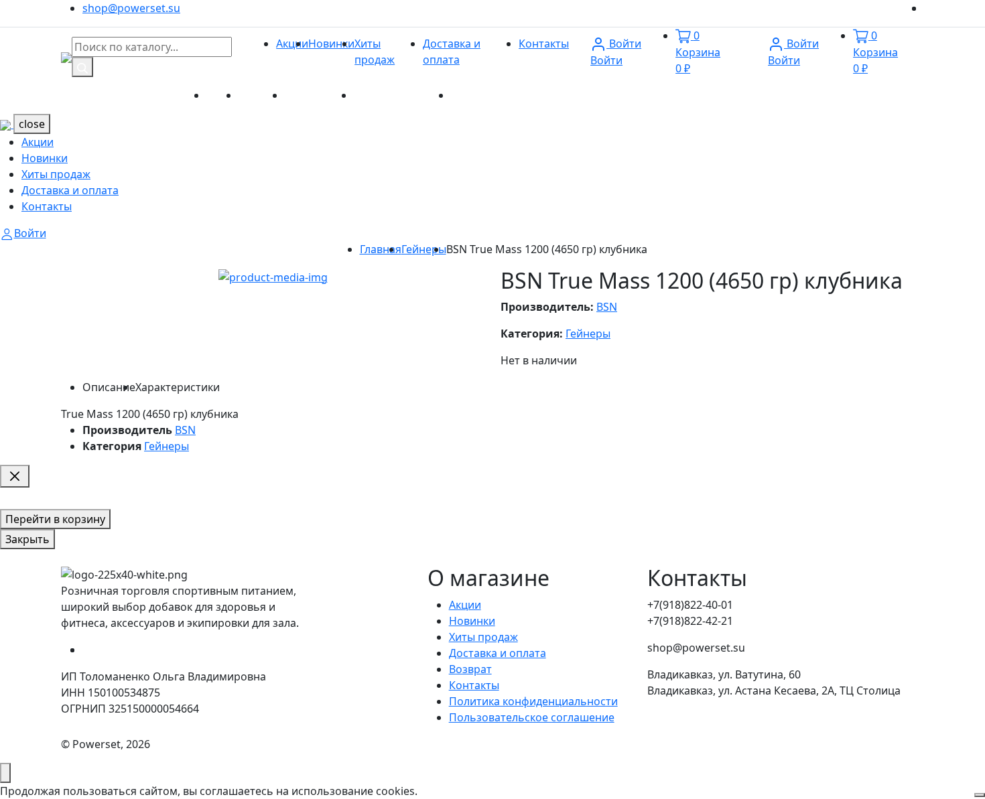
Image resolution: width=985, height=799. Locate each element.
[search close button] (14, 476)
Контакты (544, 43)
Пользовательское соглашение (531, 717)
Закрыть (27, 539)
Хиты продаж (319, 95)
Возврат (470, 669)
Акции (292, 43)
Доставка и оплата (402, 95)
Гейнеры (423, 249)
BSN (606, 306)
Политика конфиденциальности (533, 701)
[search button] (82, 67)
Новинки (331, 43)
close (32, 124)
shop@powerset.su (131, 8)
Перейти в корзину (55, 519)
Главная (380, 249)
